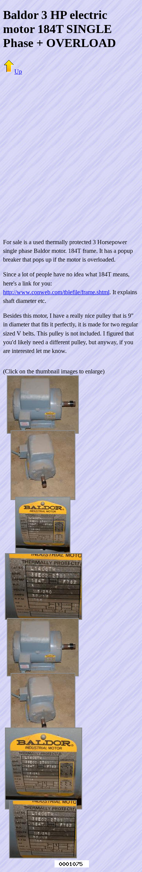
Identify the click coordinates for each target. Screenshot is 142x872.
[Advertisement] (71, 152)
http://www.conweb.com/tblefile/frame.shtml (56, 292)
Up (18, 71)
